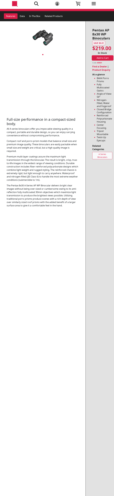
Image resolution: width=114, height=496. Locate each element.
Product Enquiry (101, 69)
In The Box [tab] (34, 16)
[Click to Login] (57, 3)
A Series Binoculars (102, 155)
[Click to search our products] (36, 3)
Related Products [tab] (54, 16)
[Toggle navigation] (99, 5)
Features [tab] (10, 16)
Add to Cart (103, 57)
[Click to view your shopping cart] (78, 3)
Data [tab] (22, 16)
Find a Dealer (99, 66)
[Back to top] (110, 492)
